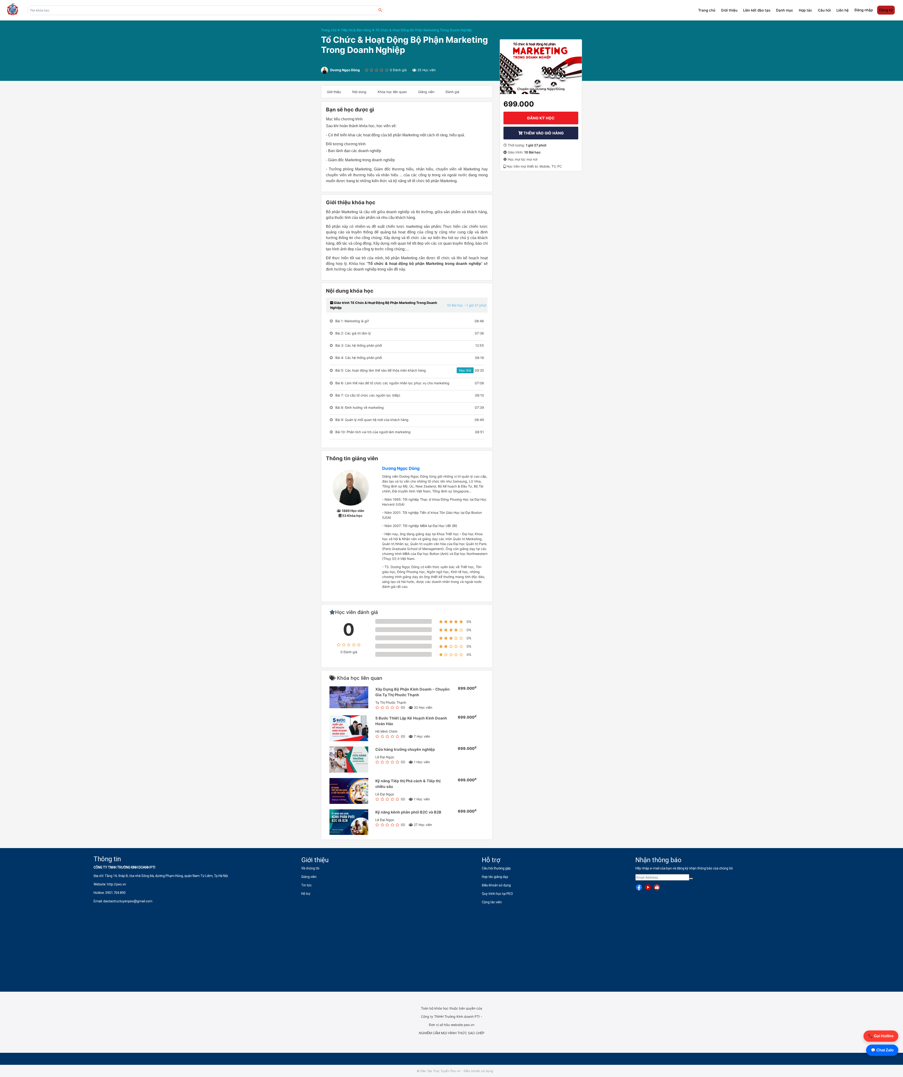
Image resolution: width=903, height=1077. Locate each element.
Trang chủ (706, 10)
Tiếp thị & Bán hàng (356, 30)
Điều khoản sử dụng (478, 1071)
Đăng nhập (864, 10)
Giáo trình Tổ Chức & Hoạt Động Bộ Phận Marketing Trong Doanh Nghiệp (383, 305)
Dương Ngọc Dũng (401, 468)
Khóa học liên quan (392, 92)
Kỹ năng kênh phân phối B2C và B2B (408, 812)
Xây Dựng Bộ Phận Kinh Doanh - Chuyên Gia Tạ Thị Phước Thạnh (412, 692)
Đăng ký (886, 10)
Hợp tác (805, 10)
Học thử (465, 370)
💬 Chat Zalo (882, 1050)
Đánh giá (452, 92)
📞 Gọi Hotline (881, 1036)
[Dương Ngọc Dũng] (350, 487)
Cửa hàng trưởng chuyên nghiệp (405, 749)
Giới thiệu (729, 10)
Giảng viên (426, 92)
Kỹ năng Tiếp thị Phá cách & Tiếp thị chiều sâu (407, 783)
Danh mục (784, 10)
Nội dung (359, 92)
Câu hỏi (824, 10)
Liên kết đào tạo (756, 10)
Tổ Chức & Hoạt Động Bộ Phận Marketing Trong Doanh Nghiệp (424, 30)
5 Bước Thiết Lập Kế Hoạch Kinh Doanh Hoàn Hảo (411, 721)
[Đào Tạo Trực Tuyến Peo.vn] (12, 9)
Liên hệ (842, 10)
